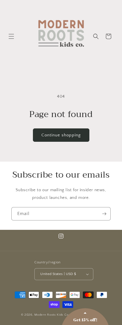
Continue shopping (61, 135)
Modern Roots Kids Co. (52, 314)
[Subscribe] (104, 213)
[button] (11, 36)
